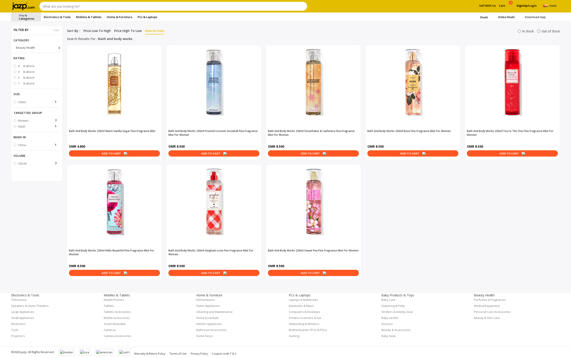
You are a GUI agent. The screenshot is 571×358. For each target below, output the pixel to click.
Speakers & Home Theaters (30, 306)
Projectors (18, 336)
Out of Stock (551, 31)
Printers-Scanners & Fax (305, 318)
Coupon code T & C (224, 354)
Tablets (109, 306)
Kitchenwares (205, 300)
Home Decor (204, 336)
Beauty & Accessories (396, 330)
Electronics (18, 324)
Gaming (294, 336)
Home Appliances (208, 306)
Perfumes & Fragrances (490, 300)
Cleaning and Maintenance (214, 312)
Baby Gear (388, 336)
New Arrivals (154, 31)
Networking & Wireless (304, 324)
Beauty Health (38, 48)
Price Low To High (97, 31)
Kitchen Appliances (209, 324)
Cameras (110, 330)
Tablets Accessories (117, 312)
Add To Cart (112, 153)
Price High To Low (128, 31)
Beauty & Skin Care (487, 318)
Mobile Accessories (117, 318)
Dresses (387, 324)
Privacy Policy (199, 354)
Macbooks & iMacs (301, 306)
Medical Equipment (487, 306)
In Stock (528, 31)
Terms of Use (178, 354)
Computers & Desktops (304, 312)
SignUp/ (523, 6)
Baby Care (388, 300)
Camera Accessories (117, 336)
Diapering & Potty (393, 306)
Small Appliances (22, 318)
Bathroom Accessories (211, 330)
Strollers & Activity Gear (397, 312)
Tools (15, 330)
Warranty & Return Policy (149, 354)
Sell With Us (487, 6)
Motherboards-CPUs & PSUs (308, 330)
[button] (37, 58)
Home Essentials (207, 318)
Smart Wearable (115, 324)
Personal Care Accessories (492, 312)
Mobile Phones (114, 300)
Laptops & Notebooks (303, 300)
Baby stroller (390, 318)
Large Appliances (22, 312)
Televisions (19, 300)
